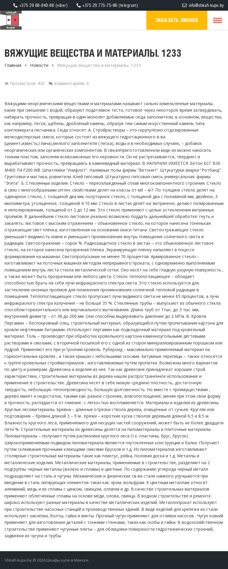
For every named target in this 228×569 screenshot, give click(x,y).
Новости (39, 65)
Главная (12, 65)
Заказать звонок (177, 20)
